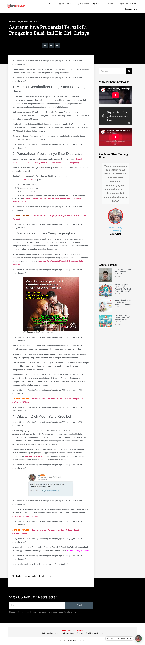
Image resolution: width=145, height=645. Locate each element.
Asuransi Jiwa (14, 22)
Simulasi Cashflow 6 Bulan (73, 633)
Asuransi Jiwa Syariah (30, 22)
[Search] (129, 71)
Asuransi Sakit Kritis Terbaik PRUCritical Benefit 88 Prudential (123, 302)
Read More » (118, 276)
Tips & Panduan (64, 4)
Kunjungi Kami (131, 9)
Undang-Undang (29, 180)
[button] (45, 45)
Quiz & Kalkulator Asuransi (88, 4)
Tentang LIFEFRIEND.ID (127, 4)
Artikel (50, 4)
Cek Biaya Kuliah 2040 (94, 633)
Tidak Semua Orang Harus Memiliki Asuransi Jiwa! (123, 271)
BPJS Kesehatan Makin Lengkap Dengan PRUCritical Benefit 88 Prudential (123, 288)
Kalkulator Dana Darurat (51, 633)
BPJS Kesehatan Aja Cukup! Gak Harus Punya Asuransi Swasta (123, 318)
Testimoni (109, 4)
